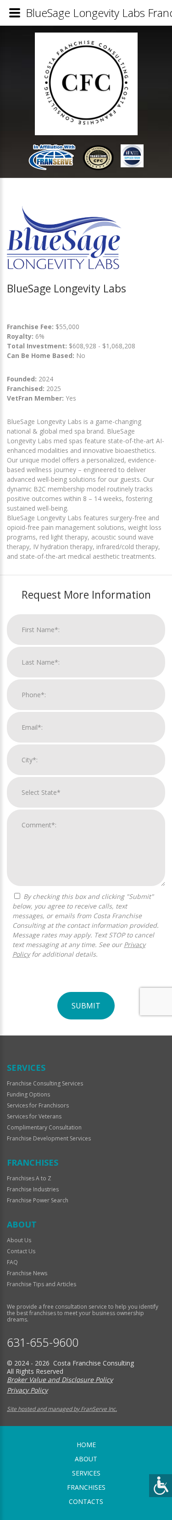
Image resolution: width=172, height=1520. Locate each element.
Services (86, 1473)
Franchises (86, 1487)
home (86, 1444)
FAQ (12, 1262)
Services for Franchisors (38, 1105)
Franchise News (27, 1273)
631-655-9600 (42, 1342)
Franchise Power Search (37, 1200)
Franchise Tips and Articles (41, 1284)
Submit (86, 1006)
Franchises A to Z (29, 1178)
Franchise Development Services (49, 1138)
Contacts (86, 1501)
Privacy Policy (27, 1390)
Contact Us (21, 1251)
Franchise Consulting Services (45, 1083)
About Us (19, 1240)
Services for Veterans (34, 1116)
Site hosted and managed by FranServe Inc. (62, 1409)
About (86, 1458)
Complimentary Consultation (44, 1127)
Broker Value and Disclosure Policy (60, 1379)
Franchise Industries (33, 1189)
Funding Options (28, 1094)
